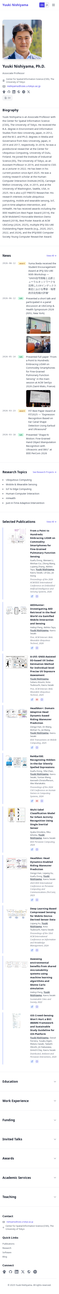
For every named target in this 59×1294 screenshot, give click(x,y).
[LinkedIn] (13, 91)
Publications (8, 1243)
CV (9, 97)
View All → (52, 255)
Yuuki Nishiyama (15, 5)
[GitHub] (8, 91)
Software (6, 1252)
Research (6, 1247)
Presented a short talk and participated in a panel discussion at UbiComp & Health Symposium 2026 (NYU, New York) (41, 306)
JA (47, 4)
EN (42, 4)
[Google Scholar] (4, 91)
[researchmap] (18, 91)
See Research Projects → (45, 472)
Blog (4, 1256)
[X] (28, 91)
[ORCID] (23, 91)
